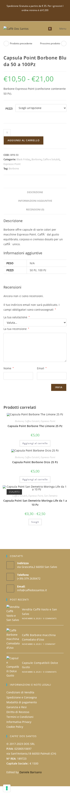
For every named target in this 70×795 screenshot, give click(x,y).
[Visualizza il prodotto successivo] (63, 43)
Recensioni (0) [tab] (35, 209)
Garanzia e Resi (16, 707)
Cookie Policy (14, 727)
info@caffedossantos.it (32, 590)
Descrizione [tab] (35, 192)
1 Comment (49, 644)
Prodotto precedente (21, 43)
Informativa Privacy (18, 722)
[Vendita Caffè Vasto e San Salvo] (13, 613)
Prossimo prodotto (50, 43)
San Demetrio (51, 495)
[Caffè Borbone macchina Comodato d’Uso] (13, 639)
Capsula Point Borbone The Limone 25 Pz (35, 426)
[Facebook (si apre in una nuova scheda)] (35, 14)
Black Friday (23, 159)
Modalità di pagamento (21, 702)
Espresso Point (12, 164)
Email (42, 368)
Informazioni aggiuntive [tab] (35, 200)
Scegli (35, 522)
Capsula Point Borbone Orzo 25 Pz (35, 462)
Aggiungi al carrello (23, 140)
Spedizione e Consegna (21, 697)
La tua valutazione (17, 317)
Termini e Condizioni (19, 717)
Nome (9, 368)
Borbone (37, 159)
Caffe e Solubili (51, 159)
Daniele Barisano (30, 772)
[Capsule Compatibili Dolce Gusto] (13, 667)
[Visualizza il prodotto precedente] (6, 43)
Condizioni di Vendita (20, 692)
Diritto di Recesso (17, 712)
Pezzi (9, 108)
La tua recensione (16, 329)
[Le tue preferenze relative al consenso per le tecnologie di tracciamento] (6, 788)
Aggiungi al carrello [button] (35, 443)
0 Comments (49, 618)
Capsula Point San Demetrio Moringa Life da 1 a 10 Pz (35, 502)
